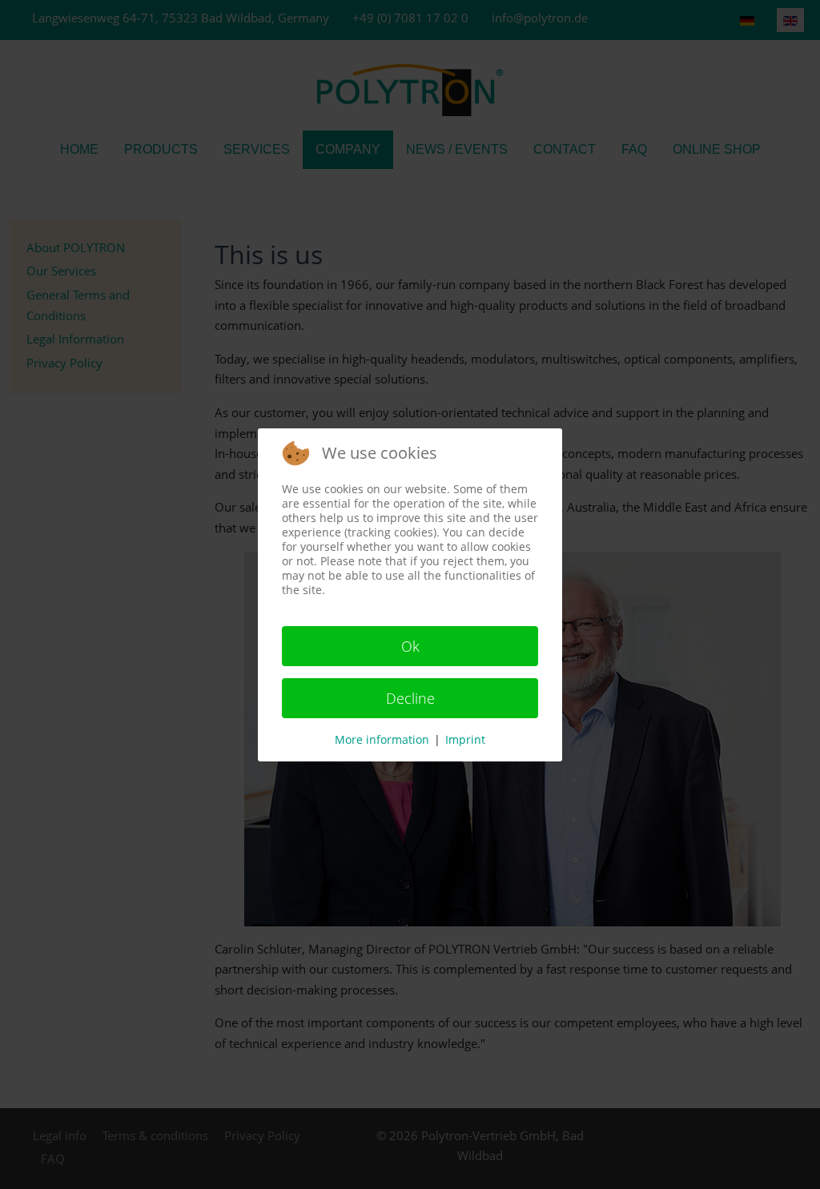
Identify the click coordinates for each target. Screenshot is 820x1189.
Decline (410, 698)
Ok (410, 646)
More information (382, 739)
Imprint (465, 739)
